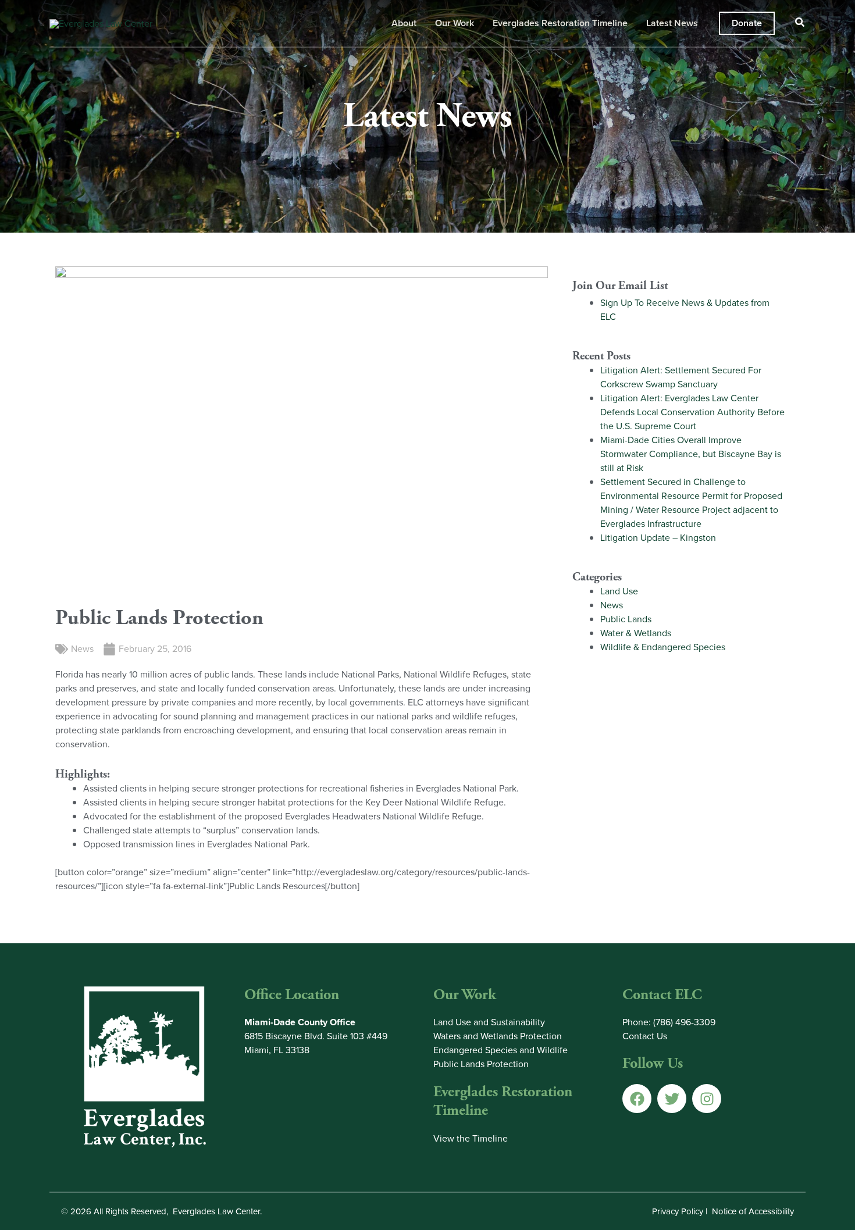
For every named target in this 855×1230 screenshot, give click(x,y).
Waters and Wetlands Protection (497, 1036)
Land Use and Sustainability (489, 1022)
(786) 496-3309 (684, 1022)
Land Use (619, 591)
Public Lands (625, 619)
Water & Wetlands (635, 633)
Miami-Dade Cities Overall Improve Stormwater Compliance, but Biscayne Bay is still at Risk (690, 454)
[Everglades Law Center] (100, 22)
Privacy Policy (677, 1211)
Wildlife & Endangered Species (662, 647)
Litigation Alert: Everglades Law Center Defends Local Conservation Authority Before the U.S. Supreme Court (692, 412)
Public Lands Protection (481, 1064)
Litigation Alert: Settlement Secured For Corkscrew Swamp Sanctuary (680, 377)
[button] (747, 23)
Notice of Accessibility (753, 1211)
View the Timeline (470, 1138)
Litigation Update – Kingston (658, 537)
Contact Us (644, 1036)
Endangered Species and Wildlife (500, 1050)
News (82, 648)
